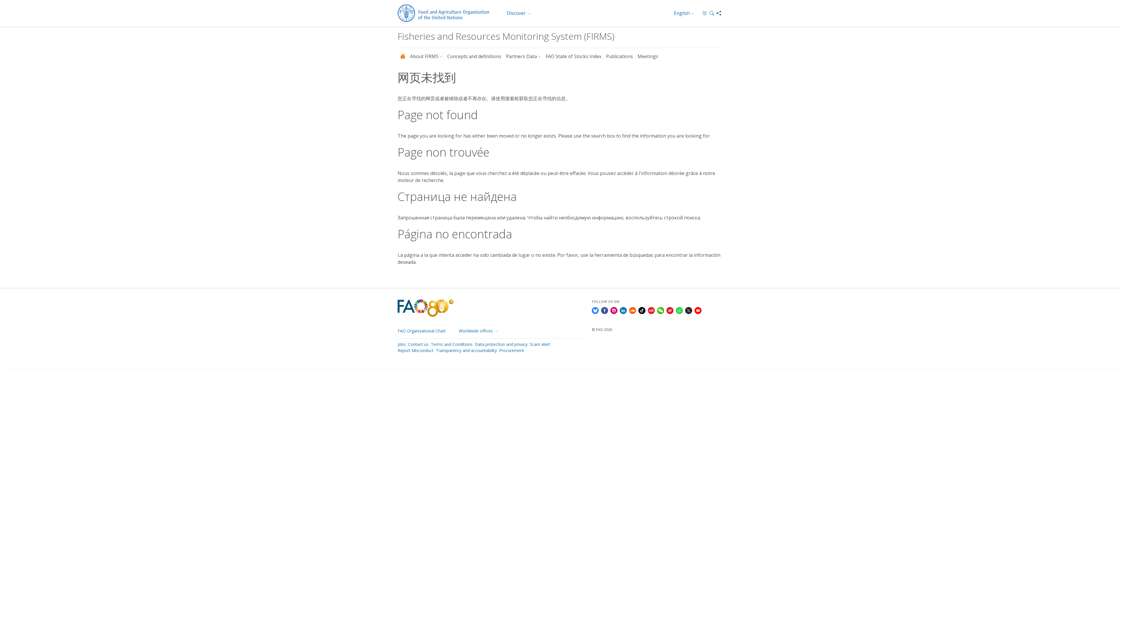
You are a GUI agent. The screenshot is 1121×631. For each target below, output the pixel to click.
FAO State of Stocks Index (573, 56)
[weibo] (669, 310)
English (682, 13)
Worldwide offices (476, 331)
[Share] (718, 13)
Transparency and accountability (466, 350)
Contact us (418, 344)
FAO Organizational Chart (422, 331)
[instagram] (613, 310)
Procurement (511, 350)
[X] (688, 310)
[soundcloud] (632, 310)
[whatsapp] (679, 310)
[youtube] (698, 310)
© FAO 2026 (602, 329)
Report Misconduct (416, 350)
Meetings (648, 56)
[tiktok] (641, 310)
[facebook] (604, 310)
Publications (619, 56)
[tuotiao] (651, 310)
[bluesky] (595, 310)
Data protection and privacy (501, 344)
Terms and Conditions (452, 344)
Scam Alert (540, 344)
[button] (711, 13)
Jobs (402, 344)
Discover (517, 13)
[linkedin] (623, 310)
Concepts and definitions (474, 56)
